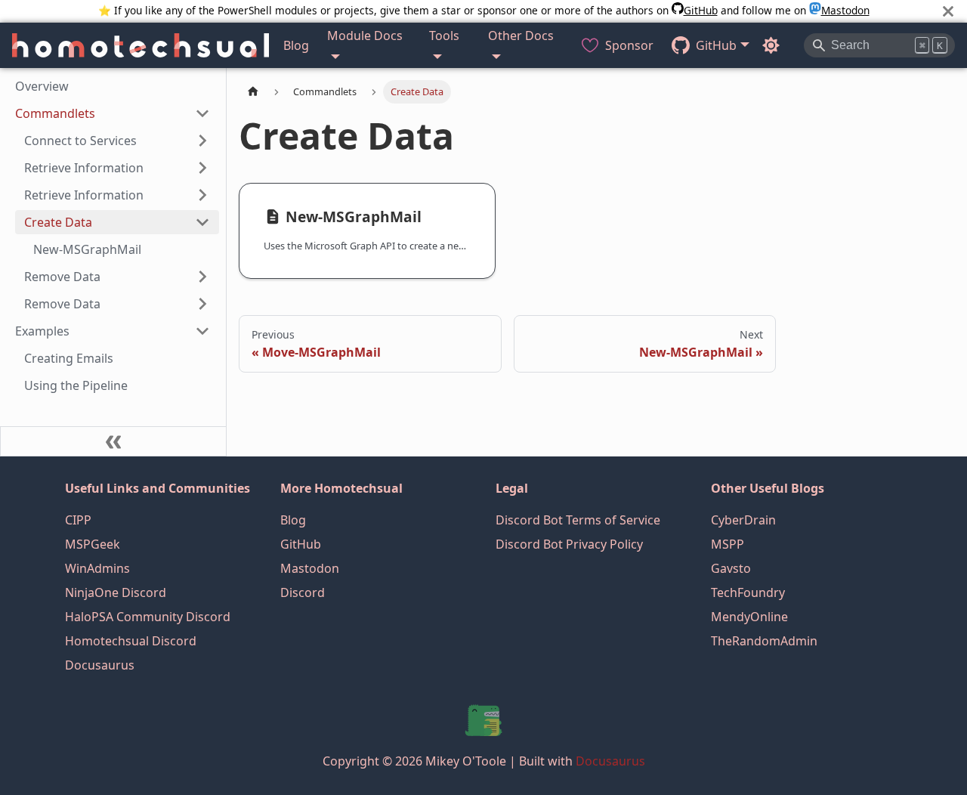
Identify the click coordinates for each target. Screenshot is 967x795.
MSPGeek (92, 544)
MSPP (727, 544)
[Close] (948, 11)
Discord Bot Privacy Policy (569, 544)
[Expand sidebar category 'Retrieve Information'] (202, 168)
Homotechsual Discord (130, 641)
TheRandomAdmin (764, 641)
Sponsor (629, 45)
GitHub (701, 10)
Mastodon (845, 10)
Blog (296, 45)
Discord (302, 592)
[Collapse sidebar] (113, 441)
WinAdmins (97, 568)
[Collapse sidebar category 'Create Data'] (202, 222)
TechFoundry (748, 592)
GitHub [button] (716, 45)
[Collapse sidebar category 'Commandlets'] (202, 113)
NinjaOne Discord (115, 592)
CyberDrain (743, 520)
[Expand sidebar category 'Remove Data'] (202, 276)
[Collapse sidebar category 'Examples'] (202, 331)
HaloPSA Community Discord (147, 616)
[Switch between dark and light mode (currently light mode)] (770, 45)
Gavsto (731, 568)
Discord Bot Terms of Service (578, 520)
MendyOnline (749, 616)
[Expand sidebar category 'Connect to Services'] (202, 140)
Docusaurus (99, 665)
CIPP (78, 520)
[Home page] (253, 92)
